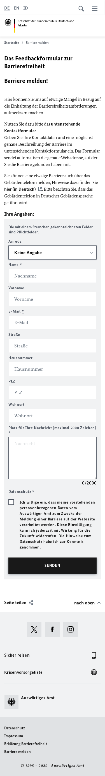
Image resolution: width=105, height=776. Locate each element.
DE (7, 8)
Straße (14, 334)
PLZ (11, 381)
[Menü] (94, 8)
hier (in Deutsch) (20, 189)
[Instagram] (72, 629)
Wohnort (16, 404)
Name (15, 264)
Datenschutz (14, 728)
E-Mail (16, 311)
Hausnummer (20, 358)
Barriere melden (17, 751)
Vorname (16, 288)
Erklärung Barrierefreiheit (25, 743)
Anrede (15, 241)
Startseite (11, 42)
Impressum (13, 736)
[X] (36, 629)
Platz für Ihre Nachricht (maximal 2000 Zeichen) (52, 430)
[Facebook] (54, 629)
